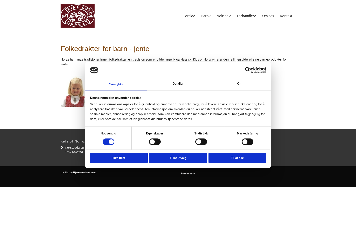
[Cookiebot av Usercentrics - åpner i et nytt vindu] (248, 70)
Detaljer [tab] (178, 83)
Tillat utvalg (178, 158)
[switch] (155, 141)
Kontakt (286, 16)
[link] (206, 16)
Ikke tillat (118, 158)
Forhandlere (246, 16)
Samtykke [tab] (116, 84)
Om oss (268, 16)
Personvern (188, 173)
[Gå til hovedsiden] (78, 16)
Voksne (222, 16)
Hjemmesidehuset (84, 172)
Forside (189, 16)
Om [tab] (239, 83)
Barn (205, 16)
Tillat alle (237, 158)
